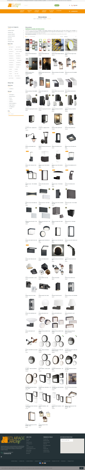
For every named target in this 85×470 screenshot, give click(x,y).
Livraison (27, 440)
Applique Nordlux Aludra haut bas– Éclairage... (45, 73)
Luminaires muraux (46, 450)
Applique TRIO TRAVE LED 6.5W (30, 258)
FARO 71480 (16, 73)
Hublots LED (45, 443)
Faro (10, 98)
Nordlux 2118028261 (19, 51)
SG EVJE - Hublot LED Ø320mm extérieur (44, 350)
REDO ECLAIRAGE (12, 103)
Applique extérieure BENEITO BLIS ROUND (44, 331)
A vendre (11, 88)
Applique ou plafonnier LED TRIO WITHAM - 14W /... (70, 406)
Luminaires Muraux (11, 30)
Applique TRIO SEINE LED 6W (70, 183)
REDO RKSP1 (11, 53)
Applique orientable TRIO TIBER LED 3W (57, 222)
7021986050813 (18, 62)
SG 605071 (16, 71)
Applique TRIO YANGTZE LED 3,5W (31, 240)
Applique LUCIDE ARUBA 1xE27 (30, 146)
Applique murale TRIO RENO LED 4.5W (70, 147)
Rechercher (57, 5)
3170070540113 (18, 78)
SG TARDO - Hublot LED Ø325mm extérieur (31, 369)
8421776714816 (11, 78)
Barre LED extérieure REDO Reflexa (71, 387)
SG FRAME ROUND (11, 60)
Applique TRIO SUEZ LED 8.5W (44, 183)
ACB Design (11, 94)
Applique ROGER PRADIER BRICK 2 (31, 53)
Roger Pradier (12, 104)
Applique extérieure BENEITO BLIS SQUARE (57, 331)
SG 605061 (10, 69)
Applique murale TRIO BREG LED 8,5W (44, 241)
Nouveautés (10, 39)
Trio (10, 108)
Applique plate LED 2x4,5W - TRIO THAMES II (44, 222)
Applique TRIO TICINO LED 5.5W (30, 165)
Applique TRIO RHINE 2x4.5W (57, 146)
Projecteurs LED (45, 448)
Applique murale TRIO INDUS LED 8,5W (57, 241)
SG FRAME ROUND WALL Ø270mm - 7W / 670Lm (71, 369)
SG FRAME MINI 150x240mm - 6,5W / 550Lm (58, 406)
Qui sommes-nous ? (29, 443)
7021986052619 (18, 55)
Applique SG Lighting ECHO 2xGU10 (45, 108)
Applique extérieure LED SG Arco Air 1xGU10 (45, 147)
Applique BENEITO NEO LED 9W (70, 91)
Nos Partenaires (28, 451)
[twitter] (1, 456)
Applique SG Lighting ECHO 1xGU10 (31, 108)
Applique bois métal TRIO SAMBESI (71, 72)
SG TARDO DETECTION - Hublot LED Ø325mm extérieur (71, 350)
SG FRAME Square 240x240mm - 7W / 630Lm (45, 388)
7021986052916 (11, 55)
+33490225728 (74, 11)
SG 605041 (10, 73)
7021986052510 (11, 58)
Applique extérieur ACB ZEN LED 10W (70, 259)
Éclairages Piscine (11, 41)
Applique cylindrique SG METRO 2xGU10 (70, 109)
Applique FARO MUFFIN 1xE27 (57, 313)
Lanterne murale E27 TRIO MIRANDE (43, 425)
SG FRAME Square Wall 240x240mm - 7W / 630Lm (58, 388)
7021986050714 (18, 64)
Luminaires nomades (46, 451)
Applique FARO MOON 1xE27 (43, 313)
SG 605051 (10, 71)
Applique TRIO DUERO (55, 277)
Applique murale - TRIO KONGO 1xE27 (57, 184)
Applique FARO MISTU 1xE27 (70, 313)
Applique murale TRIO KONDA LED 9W (31, 203)
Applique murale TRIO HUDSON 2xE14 (57, 166)
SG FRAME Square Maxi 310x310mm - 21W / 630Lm (31, 406)
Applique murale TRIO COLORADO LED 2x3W (57, 203)
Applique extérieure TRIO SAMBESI (31, 91)
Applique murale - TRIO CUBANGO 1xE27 (31, 184)
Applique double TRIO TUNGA (44, 295)
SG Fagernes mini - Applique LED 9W (30, 128)
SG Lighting (11, 106)
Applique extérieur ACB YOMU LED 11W (57, 259)
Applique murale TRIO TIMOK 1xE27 (71, 240)
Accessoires (10, 37)
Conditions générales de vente (30, 448)
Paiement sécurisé (29, 442)
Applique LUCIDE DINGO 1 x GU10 (31, 277)
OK (81, 468)
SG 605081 (16, 69)
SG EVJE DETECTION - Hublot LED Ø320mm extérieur (57, 350)
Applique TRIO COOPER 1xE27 (70, 277)
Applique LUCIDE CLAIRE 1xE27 (57, 127)
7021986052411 (18, 58)
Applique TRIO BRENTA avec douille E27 (31, 350)
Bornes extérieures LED (46, 445)
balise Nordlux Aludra (18, 49)
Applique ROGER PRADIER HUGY (44, 53)
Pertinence (70, 36)
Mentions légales (28, 450)
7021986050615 (11, 62)
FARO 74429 (10, 49)
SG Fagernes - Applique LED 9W (44, 127)
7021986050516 (11, 64)
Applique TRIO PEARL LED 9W (43, 258)
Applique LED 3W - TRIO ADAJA (70, 221)
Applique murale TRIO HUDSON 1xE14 (44, 166)
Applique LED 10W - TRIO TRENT (44, 202)
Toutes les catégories (13, 27)
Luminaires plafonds (11, 34)
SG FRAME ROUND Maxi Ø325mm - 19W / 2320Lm (31, 388)
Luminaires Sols (10, 32)
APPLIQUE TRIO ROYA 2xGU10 (57, 295)
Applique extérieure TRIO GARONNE (71, 295)
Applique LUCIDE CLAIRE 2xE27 (70, 127)
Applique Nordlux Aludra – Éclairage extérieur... (29, 73)
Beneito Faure (12, 96)
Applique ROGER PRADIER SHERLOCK (58, 53)
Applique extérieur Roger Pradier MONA (70, 54)
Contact (27, 445)
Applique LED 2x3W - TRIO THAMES (71, 202)
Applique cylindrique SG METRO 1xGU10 (57, 109)
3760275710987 (17, 53)
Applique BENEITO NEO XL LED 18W (58, 91)
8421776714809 (17, 75)
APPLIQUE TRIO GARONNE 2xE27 (30, 313)
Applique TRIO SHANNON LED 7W (70, 165)
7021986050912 (19, 60)
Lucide (10, 99)
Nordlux (11, 101)
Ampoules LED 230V (46, 440)
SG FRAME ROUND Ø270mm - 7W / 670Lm (57, 369)
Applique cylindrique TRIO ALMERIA (58, 72)
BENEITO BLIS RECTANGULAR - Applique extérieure (70, 331)
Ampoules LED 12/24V (46, 442)
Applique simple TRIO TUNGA (30, 295)
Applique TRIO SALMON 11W (43, 91)
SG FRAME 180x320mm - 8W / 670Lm (43, 406)
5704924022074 (11, 51)
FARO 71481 (10, 75)
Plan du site (28, 453)
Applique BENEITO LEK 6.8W (43, 277)
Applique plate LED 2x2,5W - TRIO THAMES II (31, 222)
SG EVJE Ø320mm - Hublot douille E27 (44, 369)
